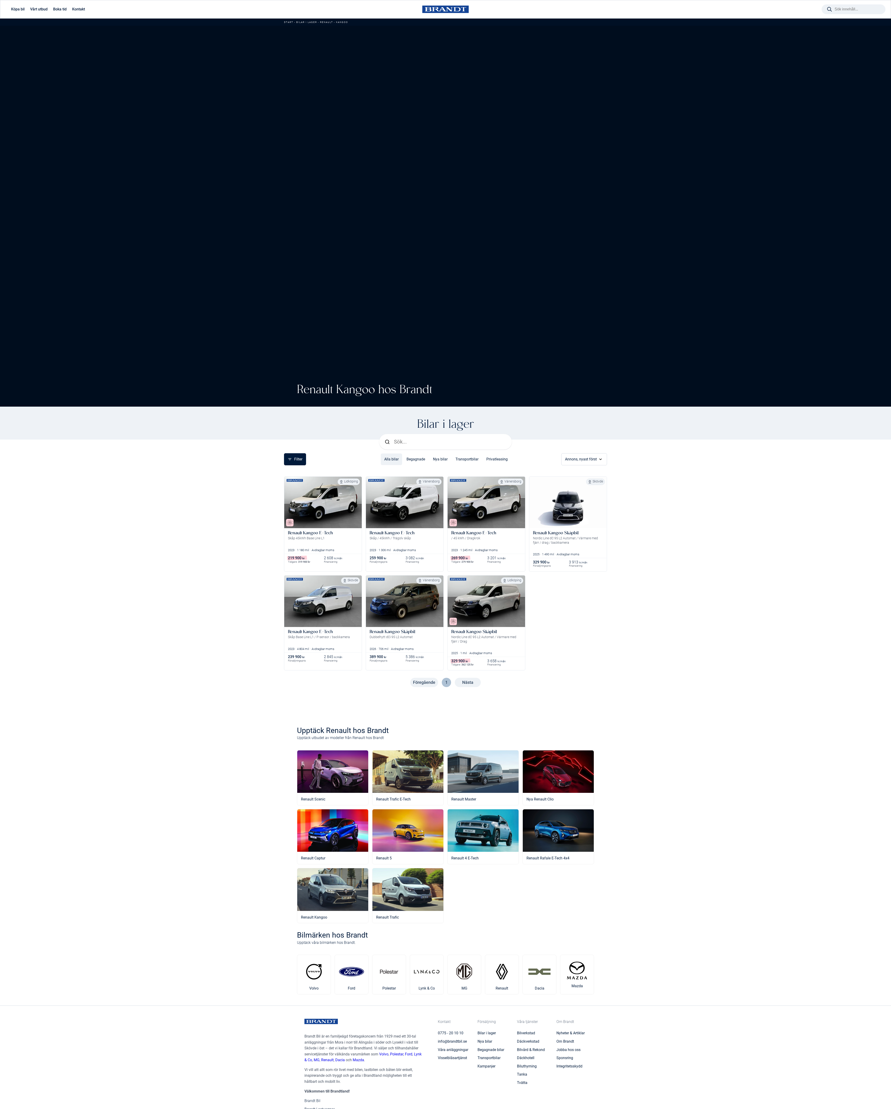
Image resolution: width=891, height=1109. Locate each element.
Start (288, 22)
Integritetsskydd (569, 1066)
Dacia (340, 1060)
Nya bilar (440, 459)
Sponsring (564, 1058)
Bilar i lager (306, 22)
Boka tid (60, 9)
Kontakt (78, 9)
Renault (326, 22)
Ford (408, 1054)
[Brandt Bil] (445, 9)
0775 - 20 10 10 (450, 1033)
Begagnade (416, 459)
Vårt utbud (39, 9)
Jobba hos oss (568, 1050)
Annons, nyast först (581, 459)
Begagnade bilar (491, 1050)
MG (317, 1060)
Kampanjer (486, 1066)
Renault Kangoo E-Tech (310, 532)
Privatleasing (497, 459)
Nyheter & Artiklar (570, 1033)
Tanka (522, 1074)
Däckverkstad (528, 1041)
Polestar (396, 1054)
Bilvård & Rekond (531, 1050)
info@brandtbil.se (452, 1041)
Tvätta (522, 1082)
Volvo (383, 1054)
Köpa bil (18, 9)
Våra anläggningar (453, 1050)
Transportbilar (466, 459)
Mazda (358, 1060)
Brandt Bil (312, 1101)
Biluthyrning (527, 1066)
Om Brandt (565, 1041)
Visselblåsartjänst (452, 1058)
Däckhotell (525, 1058)
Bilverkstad (526, 1033)
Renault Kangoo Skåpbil (555, 532)
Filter (298, 459)
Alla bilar (391, 459)
